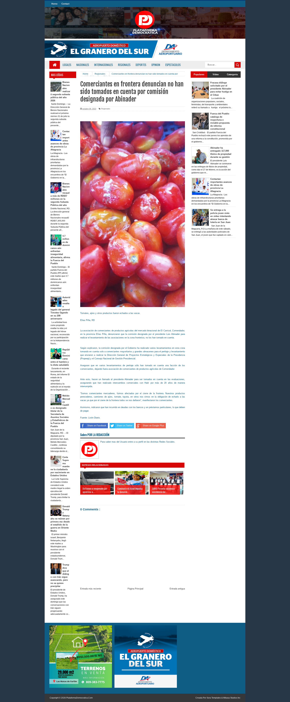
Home (54, 4)
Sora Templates (214, 698)
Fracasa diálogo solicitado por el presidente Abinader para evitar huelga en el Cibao (221, 88)
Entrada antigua (177, 588)
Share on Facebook (96, 425)
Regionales (105, 109)
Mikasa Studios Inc (231, 698)
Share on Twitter (124, 425)
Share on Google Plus (153, 425)
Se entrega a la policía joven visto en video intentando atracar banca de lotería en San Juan (220, 216)
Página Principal (135, 588)
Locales (67, 65)
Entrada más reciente (90, 588)
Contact (65, 4)
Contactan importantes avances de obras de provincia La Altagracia (221, 185)
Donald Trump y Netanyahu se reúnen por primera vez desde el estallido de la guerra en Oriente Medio (60, 518)
